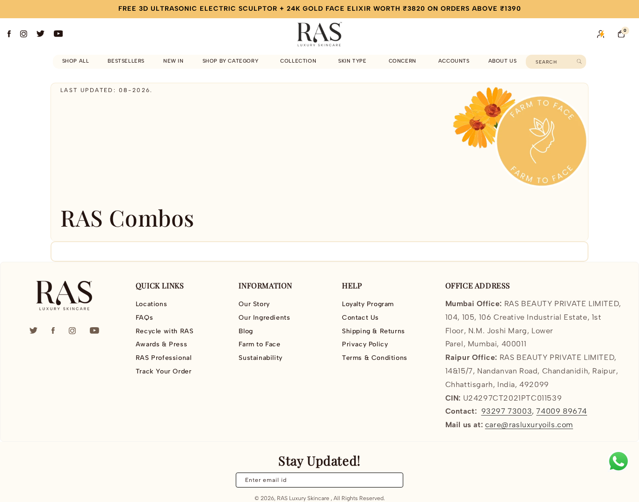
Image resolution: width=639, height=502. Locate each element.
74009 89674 (561, 411)
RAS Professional (164, 358)
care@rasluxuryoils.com (529, 424)
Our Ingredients (264, 318)
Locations (151, 304)
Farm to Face (259, 344)
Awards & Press (161, 344)
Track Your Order (164, 371)
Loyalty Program (368, 304)
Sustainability (260, 358)
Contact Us (360, 318)
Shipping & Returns (373, 331)
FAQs (144, 318)
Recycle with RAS (165, 331)
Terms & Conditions (374, 358)
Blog (246, 331)
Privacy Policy (365, 344)
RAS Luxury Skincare (303, 498)
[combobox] (556, 62)
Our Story (254, 304)
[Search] (579, 61)
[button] (232, 61)
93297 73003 (506, 411)
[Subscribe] (390, 480)
